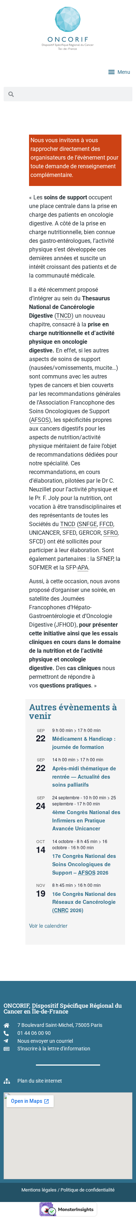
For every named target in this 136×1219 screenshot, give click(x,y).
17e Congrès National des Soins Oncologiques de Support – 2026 (84, 864)
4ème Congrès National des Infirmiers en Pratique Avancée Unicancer (86, 820)
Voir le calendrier (48, 925)
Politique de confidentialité (88, 1190)
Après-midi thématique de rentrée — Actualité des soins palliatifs (84, 776)
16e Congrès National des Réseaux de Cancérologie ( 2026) (84, 902)
